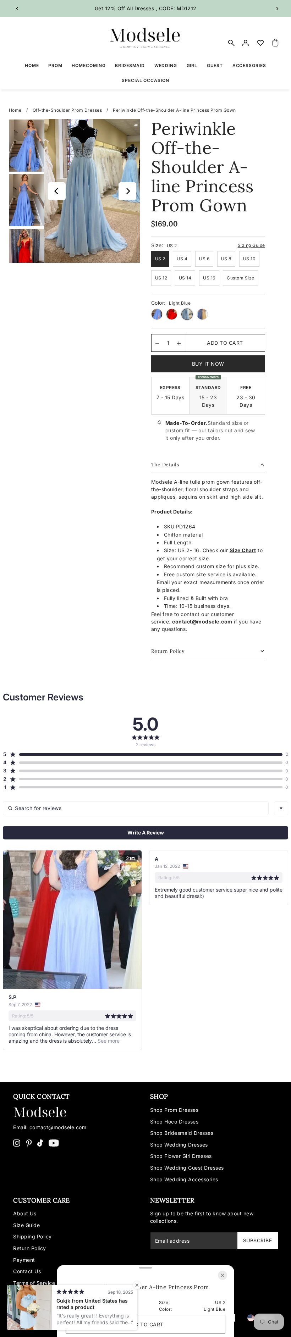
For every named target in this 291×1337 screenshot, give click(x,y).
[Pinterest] (29, 1142)
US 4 (182, 258)
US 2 (160, 258)
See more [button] (108, 1041)
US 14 (185, 278)
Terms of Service (34, 1283)
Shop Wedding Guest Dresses (187, 1168)
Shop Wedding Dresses (179, 1145)
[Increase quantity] (179, 342)
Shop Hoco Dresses (174, 1122)
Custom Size (240, 278)
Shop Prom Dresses (174, 1110)
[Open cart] (275, 43)
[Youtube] (54, 1142)
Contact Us (27, 1271)
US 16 (209, 278)
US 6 (204, 258)
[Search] (231, 43)
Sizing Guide (251, 245)
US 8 (226, 258)
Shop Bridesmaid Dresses (182, 1133)
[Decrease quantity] (157, 342)
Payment (24, 1260)
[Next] (276, 8)
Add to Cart (225, 343)
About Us (24, 1213)
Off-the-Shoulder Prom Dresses (67, 110)
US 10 (249, 258)
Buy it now (208, 364)
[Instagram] (16, 1142)
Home (15, 110)
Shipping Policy (32, 1236)
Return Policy (29, 1248)
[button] (142, 754)
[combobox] (281, 808)
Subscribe (257, 1240)
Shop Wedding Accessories (184, 1179)
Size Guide (26, 1225)
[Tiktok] (40, 1142)
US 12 (161, 278)
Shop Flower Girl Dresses (181, 1156)
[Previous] (17, 8)
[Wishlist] (260, 42)
